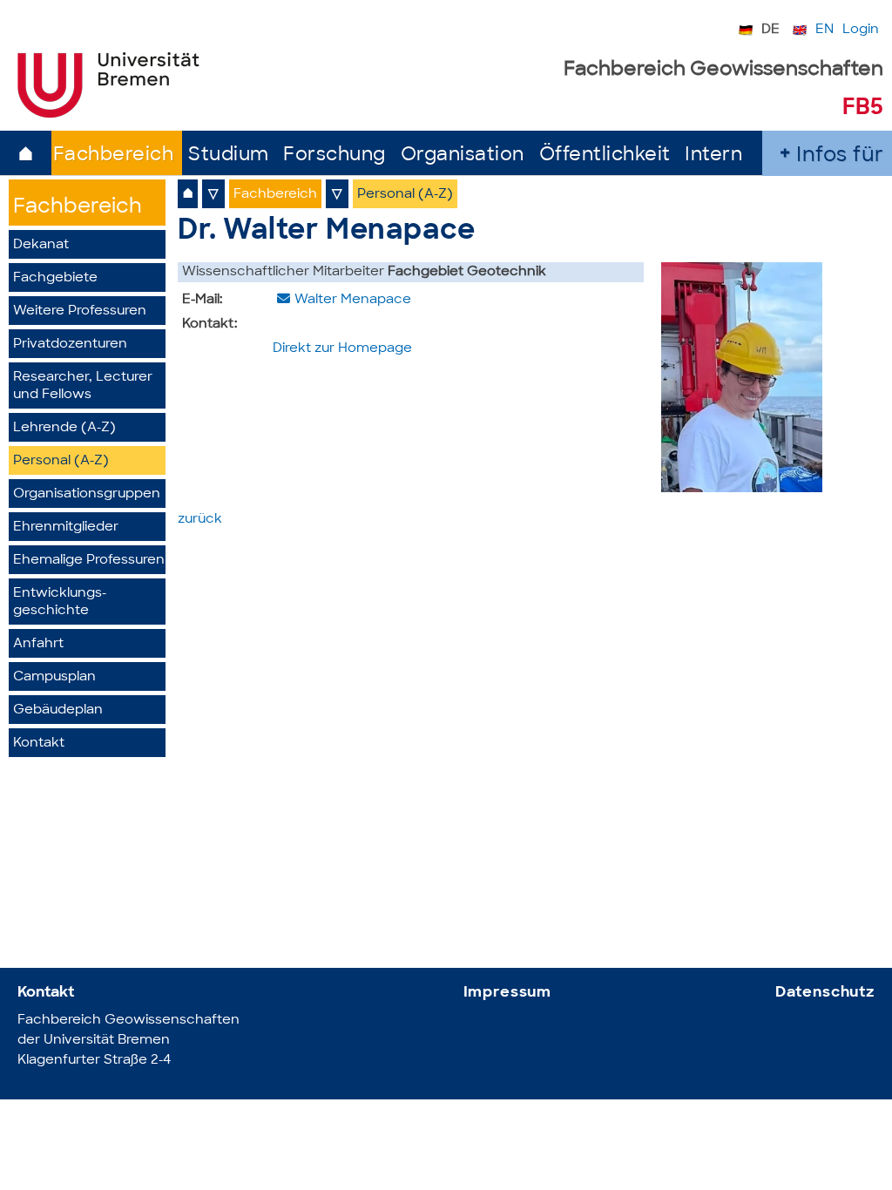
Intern (713, 155)
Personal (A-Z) (61, 461)
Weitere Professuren (79, 311)
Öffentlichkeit (605, 155)
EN (824, 30)
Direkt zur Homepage (342, 348)
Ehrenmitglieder (65, 527)
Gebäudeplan (58, 710)
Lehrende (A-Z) (64, 428)
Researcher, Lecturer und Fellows (82, 386)
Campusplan (54, 677)
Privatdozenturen (70, 344)
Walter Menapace (352, 300)
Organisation (462, 155)
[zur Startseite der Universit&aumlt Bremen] (108, 114)
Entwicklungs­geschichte (59, 602)
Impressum (507, 992)
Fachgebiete (55, 278)
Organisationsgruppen (86, 494)
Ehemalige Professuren (89, 560)
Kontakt (38, 743)
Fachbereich (113, 155)
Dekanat (41, 245)
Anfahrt (38, 644)
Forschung (334, 155)
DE (770, 30)
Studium (228, 155)
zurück (200, 519)
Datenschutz (825, 992)
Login (860, 30)
